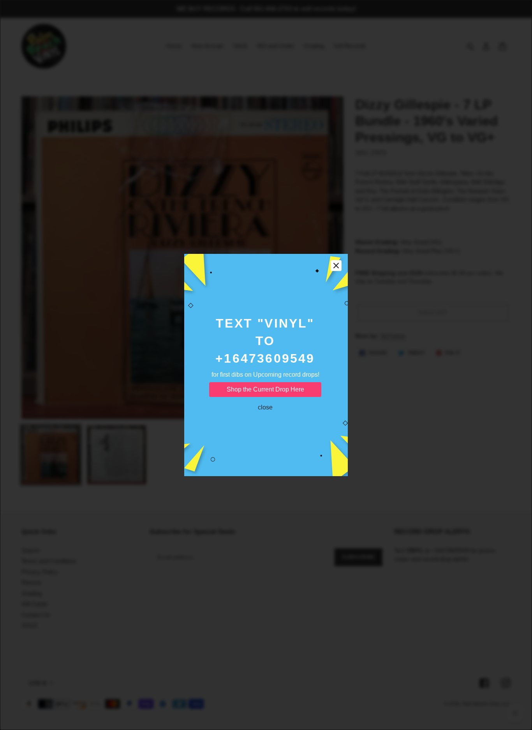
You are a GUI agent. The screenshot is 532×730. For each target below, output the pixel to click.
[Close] (336, 265)
